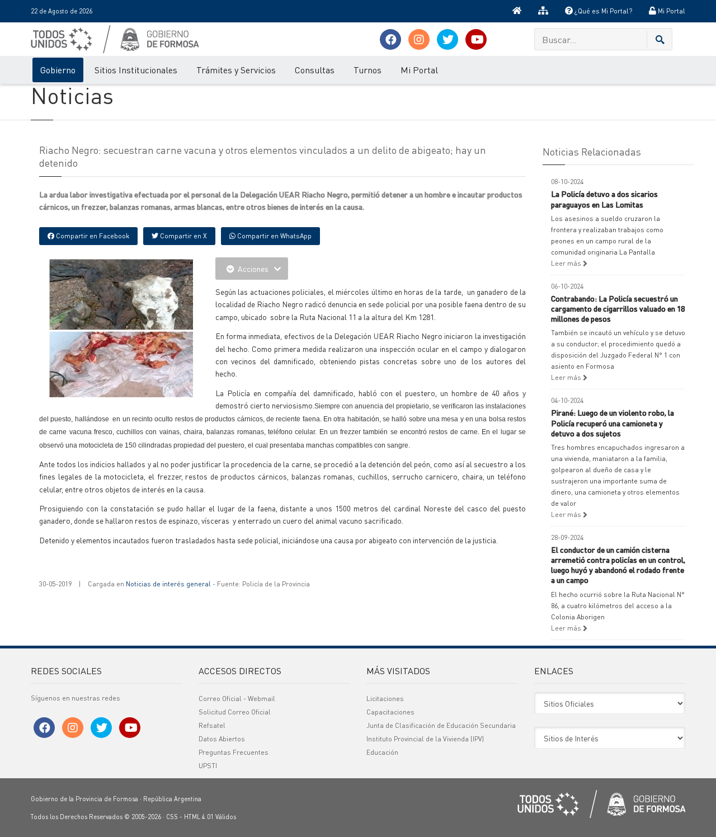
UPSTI (208, 765)
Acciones (253, 269)
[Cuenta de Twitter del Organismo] (447, 39)
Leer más (567, 263)
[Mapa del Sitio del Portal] (543, 11)
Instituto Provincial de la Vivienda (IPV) (425, 739)
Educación (382, 752)
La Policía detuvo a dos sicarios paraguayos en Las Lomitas (604, 199)
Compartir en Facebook (91, 236)
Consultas (315, 70)
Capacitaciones (390, 712)
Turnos (367, 70)
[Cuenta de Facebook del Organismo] (390, 39)
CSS (172, 817)
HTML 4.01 (199, 817)
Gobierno (58, 70)
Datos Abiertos (222, 739)
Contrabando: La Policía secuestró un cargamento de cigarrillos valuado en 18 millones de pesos (618, 308)
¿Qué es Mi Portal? (602, 11)
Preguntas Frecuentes (233, 752)
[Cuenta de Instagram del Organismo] (419, 39)
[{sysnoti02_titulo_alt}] (145, 330)
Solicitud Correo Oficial (235, 712)
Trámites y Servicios (236, 70)
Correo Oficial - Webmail (237, 698)
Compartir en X (182, 236)
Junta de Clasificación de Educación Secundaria (441, 725)
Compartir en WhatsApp (273, 236)
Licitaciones (385, 698)
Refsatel (212, 725)
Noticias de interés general (168, 584)
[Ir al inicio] (517, 11)
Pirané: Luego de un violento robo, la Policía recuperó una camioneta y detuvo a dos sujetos (612, 422)
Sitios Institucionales (136, 70)
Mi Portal (670, 11)
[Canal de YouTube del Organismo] (476, 39)
